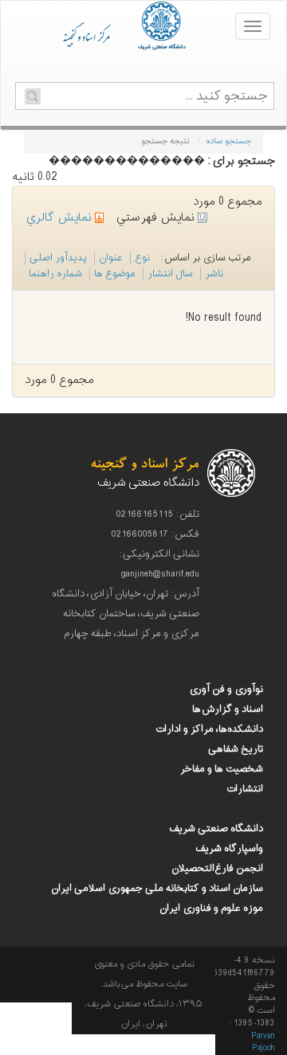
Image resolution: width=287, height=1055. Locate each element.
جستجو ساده (228, 141)
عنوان (111, 258)
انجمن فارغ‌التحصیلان (217, 868)
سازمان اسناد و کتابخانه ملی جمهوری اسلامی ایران (157, 888)
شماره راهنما (55, 274)
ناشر (214, 274)
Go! (33, 96)
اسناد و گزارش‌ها (227, 709)
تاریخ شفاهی (235, 749)
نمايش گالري (60, 218)
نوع (142, 258)
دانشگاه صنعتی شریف (216, 829)
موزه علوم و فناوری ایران (211, 908)
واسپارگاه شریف (229, 849)
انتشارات (244, 789)
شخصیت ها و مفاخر (221, 769)
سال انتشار (170, 274)
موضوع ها (115, 274)
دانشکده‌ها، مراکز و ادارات (209, 729)
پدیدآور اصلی (58, 258)
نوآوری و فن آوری (226, 689)
